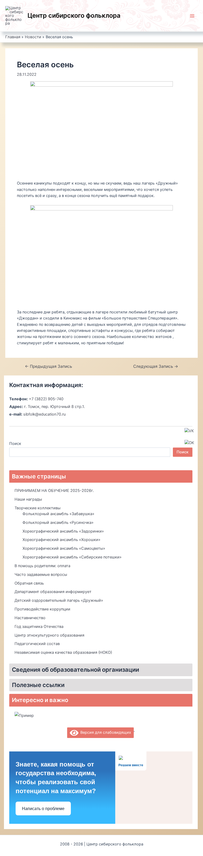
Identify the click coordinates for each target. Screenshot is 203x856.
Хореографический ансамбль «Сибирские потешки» (72, 557)
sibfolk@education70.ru (44, 414)
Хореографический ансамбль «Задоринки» (63, 531)
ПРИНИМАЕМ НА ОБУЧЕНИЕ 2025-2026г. (54, 490)
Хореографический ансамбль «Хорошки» (61, 539)
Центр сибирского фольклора (74, 15)
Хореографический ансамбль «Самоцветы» (63, 548)
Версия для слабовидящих (105, 732)
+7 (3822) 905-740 (46, 399)
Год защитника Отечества (39, 626)
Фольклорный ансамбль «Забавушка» (58, 513)
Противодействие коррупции (42, 609)
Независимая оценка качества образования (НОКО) (63, 652)
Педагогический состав (37, 643)
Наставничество (30, 617)
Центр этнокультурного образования (49, 635)
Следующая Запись (155, 366)
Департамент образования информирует (53, 591)
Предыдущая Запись (48, 366)
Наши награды (28, 499)
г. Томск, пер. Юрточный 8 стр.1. (54, 406)
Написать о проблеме (43, 808)
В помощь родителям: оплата (42, 565)
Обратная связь (29, 583)
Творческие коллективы (38, 508)
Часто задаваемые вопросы (41, 574)
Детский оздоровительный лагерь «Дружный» (59, 600)
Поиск (15, 443)
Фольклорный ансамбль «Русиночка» (58, 522)
